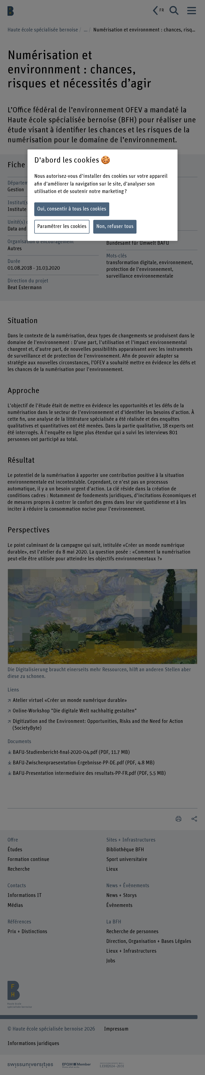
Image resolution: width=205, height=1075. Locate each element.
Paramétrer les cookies (61, 226)
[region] (103, 195)
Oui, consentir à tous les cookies (71, 209)
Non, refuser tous (115, 226)
